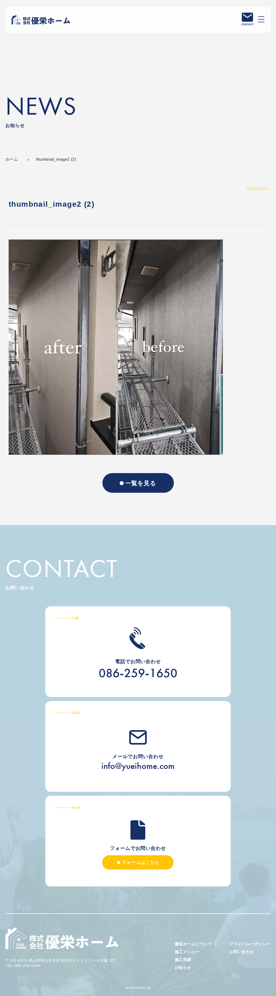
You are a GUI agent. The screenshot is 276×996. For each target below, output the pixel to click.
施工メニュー (187, 951)
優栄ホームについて (193, 944)
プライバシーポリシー (250, 944)
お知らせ (183, 967)
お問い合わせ (241, 951)
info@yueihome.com (138, 765)
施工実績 (183, 959)
